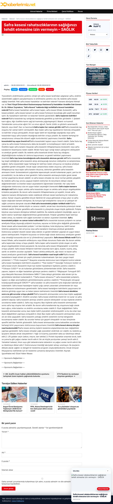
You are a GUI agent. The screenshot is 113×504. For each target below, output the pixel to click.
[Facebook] (88, 49)
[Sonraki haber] (106, 71)
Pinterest (50, 89)
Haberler (5, 19)
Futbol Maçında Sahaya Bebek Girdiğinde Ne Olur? (98, 141)
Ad (3, 452)
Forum (80, 11)
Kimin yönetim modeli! (95, 145)
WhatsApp (33, 89)
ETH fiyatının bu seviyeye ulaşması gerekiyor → (68, 375)
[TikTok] (88, 56)
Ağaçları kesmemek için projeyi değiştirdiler (98, 148)
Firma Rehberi (52, 11)
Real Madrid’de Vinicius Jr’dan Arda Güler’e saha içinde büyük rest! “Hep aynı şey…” (98, 128)
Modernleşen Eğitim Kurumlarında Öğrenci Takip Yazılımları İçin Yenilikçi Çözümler (97, 135)
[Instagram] (101, 49)
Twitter (14, 89)
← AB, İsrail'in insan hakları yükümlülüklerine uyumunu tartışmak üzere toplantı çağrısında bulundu (26, 375)
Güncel (11, 19)
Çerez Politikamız (18, 501)
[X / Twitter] (94, 49)
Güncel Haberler (36, 11)
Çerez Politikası (67, 11)
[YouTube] (107, 49)
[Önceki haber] (102, 71)
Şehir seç (92, 30)
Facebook (23, 89)
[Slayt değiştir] (94, 236)
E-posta (6, 461)
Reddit (42, 89)
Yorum (5, 432)
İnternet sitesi (7, 470)
